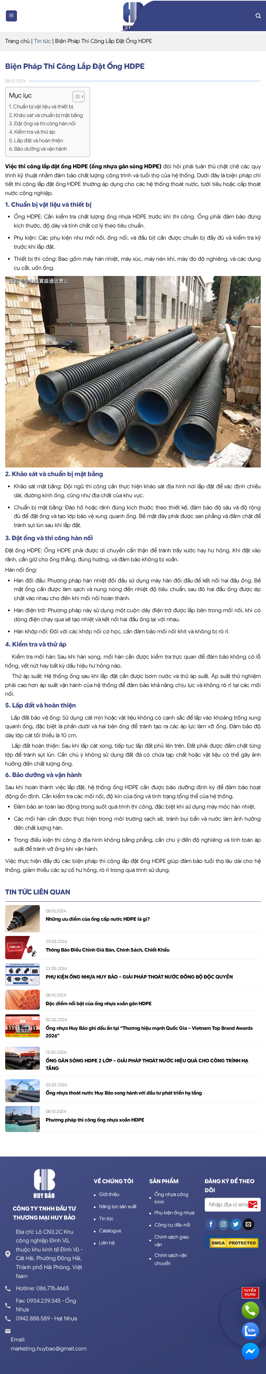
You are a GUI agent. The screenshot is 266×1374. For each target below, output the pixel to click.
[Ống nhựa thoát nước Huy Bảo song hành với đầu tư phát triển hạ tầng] (22, 1090)
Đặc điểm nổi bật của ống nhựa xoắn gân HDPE (99, 1003)
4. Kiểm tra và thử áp (32, 131)
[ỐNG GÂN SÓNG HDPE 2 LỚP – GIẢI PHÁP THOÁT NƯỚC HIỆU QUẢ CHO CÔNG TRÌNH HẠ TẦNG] (22, 1057)
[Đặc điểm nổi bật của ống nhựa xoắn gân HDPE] (22, 999)
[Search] (258, 16)
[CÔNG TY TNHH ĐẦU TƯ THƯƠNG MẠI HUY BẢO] (133, 16)
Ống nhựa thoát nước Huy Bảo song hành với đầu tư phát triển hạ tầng (124, 1093)
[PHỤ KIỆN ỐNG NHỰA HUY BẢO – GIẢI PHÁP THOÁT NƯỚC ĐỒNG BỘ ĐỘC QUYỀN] (22, 974)
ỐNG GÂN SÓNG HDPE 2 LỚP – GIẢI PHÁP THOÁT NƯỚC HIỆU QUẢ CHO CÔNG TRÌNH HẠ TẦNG (147, 1064)
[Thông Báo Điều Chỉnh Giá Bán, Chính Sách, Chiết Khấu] (22, 947)
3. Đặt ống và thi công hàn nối (42, 123)
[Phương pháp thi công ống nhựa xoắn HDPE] (22, 1118)
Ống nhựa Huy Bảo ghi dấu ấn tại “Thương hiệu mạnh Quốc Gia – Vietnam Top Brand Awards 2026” (149, 1032)
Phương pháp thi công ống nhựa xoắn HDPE (95, 1120)
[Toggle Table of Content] (75, 96)
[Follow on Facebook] (211, 1224)
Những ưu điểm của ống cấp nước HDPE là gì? (98, 919)
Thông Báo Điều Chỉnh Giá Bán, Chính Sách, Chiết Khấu (107, 950)
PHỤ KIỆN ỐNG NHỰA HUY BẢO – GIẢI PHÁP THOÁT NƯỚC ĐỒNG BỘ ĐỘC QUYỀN (139, 977)
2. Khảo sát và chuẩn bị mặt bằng (46, 115)
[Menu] (11, 16)
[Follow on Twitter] (236, 1224)
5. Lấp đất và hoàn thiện (36, 140)
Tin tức (42, 41)
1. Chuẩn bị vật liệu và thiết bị (41, 106)
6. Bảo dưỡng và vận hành (38, 148)
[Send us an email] (248, 1224)
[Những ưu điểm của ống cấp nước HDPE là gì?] (22, 918)
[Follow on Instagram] (223, 1224)
